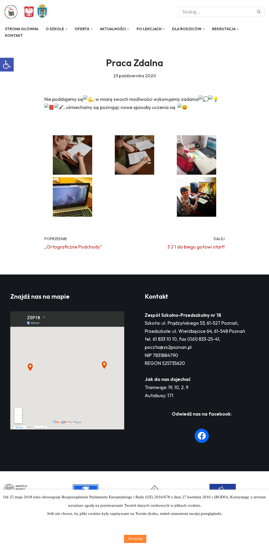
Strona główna (21, 29)
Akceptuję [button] (135, 539)
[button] (7, 64)
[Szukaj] (259, 12)
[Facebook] (202, 436)
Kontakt (14, 35)
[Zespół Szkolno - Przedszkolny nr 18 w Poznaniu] (12, 12)
